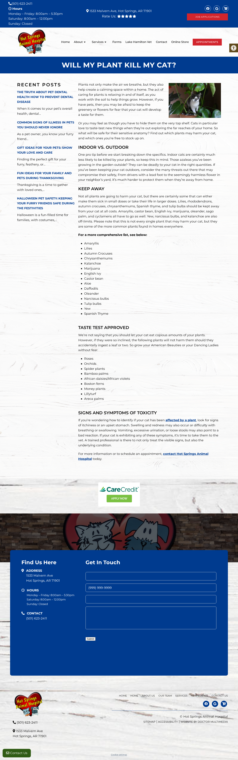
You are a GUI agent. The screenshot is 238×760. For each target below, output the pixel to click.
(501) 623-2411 (21, 4)
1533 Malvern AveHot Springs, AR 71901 (43, 578)
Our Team (165, 695)
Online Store (180, 42)
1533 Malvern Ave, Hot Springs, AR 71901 (120, 11)
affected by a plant (181, 420)
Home (65, 42)
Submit (90, 639)
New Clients (199, 695)
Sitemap (149, 721)
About (78, 42)
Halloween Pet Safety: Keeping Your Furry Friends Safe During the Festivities (46, 203)
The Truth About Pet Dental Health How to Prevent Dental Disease (45, 97)
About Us (148, 695)
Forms (116, 42)
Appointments (207, 42)
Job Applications (207, 17)
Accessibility (168, 721)
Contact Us (18, 753)
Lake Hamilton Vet (138, 42)
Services (97, 42)
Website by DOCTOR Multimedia (204, 721)
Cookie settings (119, 754)
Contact (161, 42)
